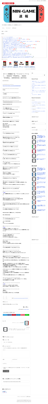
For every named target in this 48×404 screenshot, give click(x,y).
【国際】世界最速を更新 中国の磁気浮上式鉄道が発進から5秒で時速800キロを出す (16, 54)
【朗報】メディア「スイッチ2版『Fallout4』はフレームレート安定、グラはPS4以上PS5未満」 (39, 92)
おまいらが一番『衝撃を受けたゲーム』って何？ (10, 38)
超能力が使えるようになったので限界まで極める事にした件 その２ (13, 55)
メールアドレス (14, 359)
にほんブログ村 (4, 392)
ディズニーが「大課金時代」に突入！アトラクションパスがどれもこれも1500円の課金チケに (18, 56)
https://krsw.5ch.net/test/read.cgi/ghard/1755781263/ (21, 298)
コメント (4, 349)
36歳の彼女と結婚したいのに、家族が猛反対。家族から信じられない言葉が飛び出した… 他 (17, 57)
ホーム (30, 0)
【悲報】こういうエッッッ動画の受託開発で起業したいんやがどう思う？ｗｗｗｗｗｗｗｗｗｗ (18, 44)
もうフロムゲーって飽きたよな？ (8, 48)
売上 (7, 31)
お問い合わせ (38, 0)
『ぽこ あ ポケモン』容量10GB (36, 94)
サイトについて (34, 0)
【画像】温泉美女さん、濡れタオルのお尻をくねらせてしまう (13, 43)
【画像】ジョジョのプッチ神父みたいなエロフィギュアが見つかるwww (14, 46)
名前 (4, 359)
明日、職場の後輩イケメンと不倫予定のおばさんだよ (11, 42)
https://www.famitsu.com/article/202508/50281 (12, 85)
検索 (32, 73)
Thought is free (29, 401)
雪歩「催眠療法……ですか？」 (8, 49)
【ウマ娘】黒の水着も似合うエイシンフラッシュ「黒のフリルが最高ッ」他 (15, 39)
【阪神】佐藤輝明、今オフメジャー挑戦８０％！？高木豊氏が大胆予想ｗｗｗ (15, 45)
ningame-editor (26, 309)
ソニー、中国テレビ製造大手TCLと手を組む (10, 40)
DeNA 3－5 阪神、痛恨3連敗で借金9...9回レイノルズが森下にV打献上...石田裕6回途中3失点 (17, 47)
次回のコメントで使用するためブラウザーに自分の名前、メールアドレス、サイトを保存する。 (16, 368)
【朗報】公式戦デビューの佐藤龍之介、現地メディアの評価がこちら (14, 50)
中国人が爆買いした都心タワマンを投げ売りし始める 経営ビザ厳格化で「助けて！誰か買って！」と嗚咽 (20, 41)
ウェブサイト (5, 363)
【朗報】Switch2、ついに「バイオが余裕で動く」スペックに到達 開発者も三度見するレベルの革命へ (38, 82)
